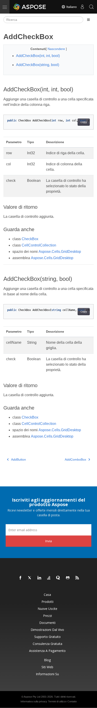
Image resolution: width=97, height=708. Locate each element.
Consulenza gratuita (47, 644)
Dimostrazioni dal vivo (47, 629)
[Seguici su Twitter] (30, 578)
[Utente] (82, 7)
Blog (47, 660)
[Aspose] (30, 7)
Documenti (47, 622)
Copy (84, 122)
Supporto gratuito (47, 637)
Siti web (47, 667)
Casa (47, 594)
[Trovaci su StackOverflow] (49, 578)
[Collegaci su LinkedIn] (39, 578)
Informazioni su (47, 674)
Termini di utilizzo (57, 701)
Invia (48, 541)
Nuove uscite (47, 608)
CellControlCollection (39, 245)
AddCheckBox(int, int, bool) (38, 56)
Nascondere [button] (57, 49)
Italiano (71, 7)
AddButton (18, 459)
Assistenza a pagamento (47, 651)
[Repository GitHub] (68, 578)
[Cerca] (91, 7)
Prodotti (47, 601)
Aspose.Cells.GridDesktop (60, 251)
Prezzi (47, 615)
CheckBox (30, 239)
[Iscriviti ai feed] (77, 578)
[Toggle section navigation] (88, 19)
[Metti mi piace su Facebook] (20, 578)
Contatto (72, 701)
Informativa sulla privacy (34, 701)
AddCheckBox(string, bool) (37, 65)
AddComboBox (75, 459)
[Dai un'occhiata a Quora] (58, 578)
